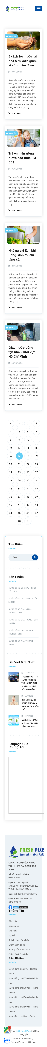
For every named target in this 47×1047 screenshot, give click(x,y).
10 (28, 440)
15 (36, 448)
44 (10, 513)
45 (19, 513)
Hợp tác (12, 935)
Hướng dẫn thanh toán (19, 950)
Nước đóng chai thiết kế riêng (20, 643)
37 (19, 497)
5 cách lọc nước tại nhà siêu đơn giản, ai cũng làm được (22, 61)
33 (19, 488)
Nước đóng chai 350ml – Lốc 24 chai (22, 600)
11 (36, 440)
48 (19, 521)
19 (36, 456)
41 (19, 505)
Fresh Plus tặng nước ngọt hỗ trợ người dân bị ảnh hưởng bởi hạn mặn (30, 683)
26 (28, 472)
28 (10, 480)
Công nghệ (13, 926)
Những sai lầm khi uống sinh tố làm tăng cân (22, 255)
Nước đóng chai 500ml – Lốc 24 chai (23, 621)
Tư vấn (12, 36)
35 (36, 488)
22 (28, 464)
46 (27, 513)
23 (36, 464)
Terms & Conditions (22, 1039)
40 (10, 505)
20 (10, 464)
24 (10, 472)
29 (19, 480)
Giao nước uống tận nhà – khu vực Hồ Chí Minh (21, 352)
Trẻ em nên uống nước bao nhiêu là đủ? (22, 158)
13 (19, 448)
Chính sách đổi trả (16, 945)
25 (19, 472)
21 (19, 464)
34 (28, 488)
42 (28, 505)
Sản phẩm (13, 921)
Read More (17, 113)
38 (28, 497)
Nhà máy (12, 931)
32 (10, 488)
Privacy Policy (17, 1042)
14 (28, 448)
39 (36, 497)
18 (28, 456)
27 (36, 472)
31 (36, 480)
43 (36, 505)
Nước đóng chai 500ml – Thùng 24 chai (20, 632)
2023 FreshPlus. (23, 1031)
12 (11, 448)
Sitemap (32, 1042)
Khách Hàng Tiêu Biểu (19, 940)
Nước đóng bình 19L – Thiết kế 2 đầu (22, 590)
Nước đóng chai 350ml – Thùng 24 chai (20, 611)
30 (27, 480)
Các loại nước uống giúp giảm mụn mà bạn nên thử (30, 705)
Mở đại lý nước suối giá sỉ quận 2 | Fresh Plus (30, 723)
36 (10, 497)
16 (10, 456)
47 (36, 513)
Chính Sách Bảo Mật (18, 954)
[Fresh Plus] (15, 8)
